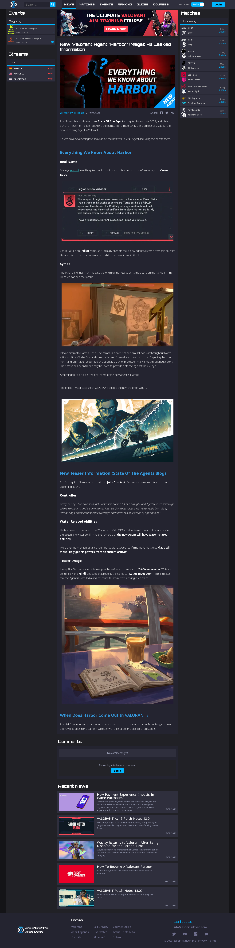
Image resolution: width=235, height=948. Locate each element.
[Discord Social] (195, 934)
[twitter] (166, 113)
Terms (212, 940)
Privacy (202, 940)
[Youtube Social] (185, 934)
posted (74, 170)
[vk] (172, 113)
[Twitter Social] (174, 934)
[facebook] (161, 113)
